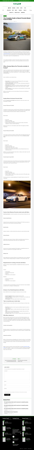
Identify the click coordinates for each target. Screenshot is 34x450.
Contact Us (11, 12)
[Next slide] (30, 0)
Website (5, 388)
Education (9, 10)
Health (25, 10)
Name (5, 381)
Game (16, 10)
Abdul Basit (6, 403)
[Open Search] (29, 10)
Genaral (7, 424)
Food (13, 10)
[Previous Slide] (29, 0)
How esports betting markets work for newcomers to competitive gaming (24, 0)
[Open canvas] (3, 10)
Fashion (20, 10)
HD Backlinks (6, 21)
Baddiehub (23, 12)
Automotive (7, 435)
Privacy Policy (17, 12)
